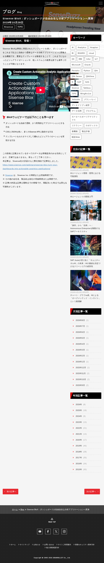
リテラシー (77, 125)
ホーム (15, 509)
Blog (22, 509)
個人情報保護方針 (52, 548)
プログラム (91, 111)
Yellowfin (76, 99)
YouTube (40, 531)
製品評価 (86, 131)
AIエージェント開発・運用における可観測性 (85, 173)
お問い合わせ (49, 545)
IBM (80, 59)
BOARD (81, 53)
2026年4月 (80, 344)
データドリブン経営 (81, 105)
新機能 (75, 131)
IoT (96, 59)
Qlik (96, 70)
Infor (88, 59)
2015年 (79, 469)
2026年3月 (80, 350)
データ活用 (77, 111)
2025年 (79, 410)
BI (73, 53)
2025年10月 (81, 379)
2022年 (79, 428)
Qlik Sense (77, 76)
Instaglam (64, 531)
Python (87, 70)
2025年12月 (81, 367)
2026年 (79, 404)
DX (73, 59)
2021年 (79, 434)
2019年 (79, 446)
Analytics (82, 47)
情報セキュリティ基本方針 (85, 545)
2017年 (79, 457)
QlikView (90, 76)
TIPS (20, 27)
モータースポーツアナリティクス (85, 118)
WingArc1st (85, 93)
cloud (91, 53)
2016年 (79, 463)
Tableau (87, 88)
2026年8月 (80, 320)
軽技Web (76, 137)
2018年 (79, 452)
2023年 (79, 422)
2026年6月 (80, 332)
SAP (79, 82)
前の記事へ (11, 491)
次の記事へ (91, 491)
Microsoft (76, 65)
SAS (87, 82)
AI (73, 47)
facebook (48, 531)
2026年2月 (80, 356)
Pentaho (76, 70)
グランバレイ (90, 99)
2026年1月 (80, 362)
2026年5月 (80, 338)
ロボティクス (92, 125)
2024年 (79, 416)
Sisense (8, 27)
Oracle (87, 65)
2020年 (79, 440)
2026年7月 (80, 326)
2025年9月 (80, 385)
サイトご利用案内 (64, 545)
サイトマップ (25, 545)
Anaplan (94, 47)
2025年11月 (81, 373)
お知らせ (37, 545)
